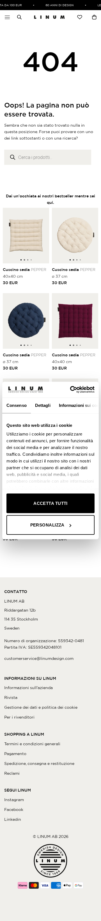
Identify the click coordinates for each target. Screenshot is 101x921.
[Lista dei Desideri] (79, 17)
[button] (7, 17)
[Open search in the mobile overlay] (18, 17)
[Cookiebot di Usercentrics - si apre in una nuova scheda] (71, 389)
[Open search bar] (19, 17)
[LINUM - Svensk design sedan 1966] (49, 17)
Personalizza (47, 525)
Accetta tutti (50, 503)
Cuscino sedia (24, 269)
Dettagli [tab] (42, 405)
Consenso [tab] (16, 405)
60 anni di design (58, 5)
